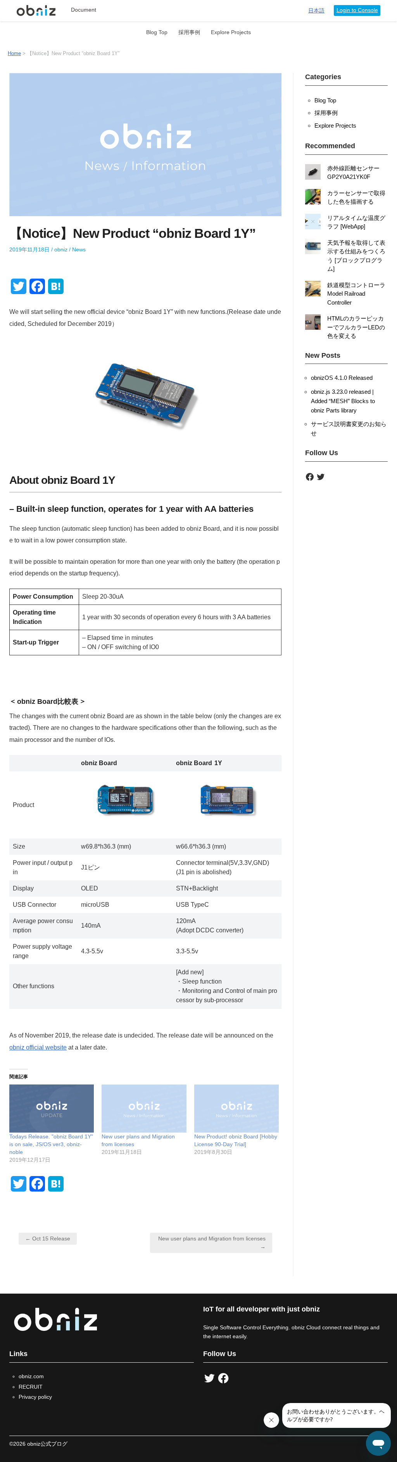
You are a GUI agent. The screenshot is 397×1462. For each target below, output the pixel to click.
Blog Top (156, 32)
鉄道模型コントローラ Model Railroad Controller (356, 294)
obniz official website (38, 1047)
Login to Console (357, 10)
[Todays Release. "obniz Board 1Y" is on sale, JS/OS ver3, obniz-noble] (51, 1108)
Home (14, 53)
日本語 (316, 11)
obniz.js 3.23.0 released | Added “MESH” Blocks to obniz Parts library (343, 401)
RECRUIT (31, 1387)
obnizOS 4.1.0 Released (342, 377)
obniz (60, 249)
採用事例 (189, 32)
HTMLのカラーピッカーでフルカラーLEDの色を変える (356, 327)
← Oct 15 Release (47, 1238)
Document (83, 10)
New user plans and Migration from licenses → (212, 1242)
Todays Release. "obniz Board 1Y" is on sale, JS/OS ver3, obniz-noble (51, 1144)
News (79, 249)
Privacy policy (35, 1397)
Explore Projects (231, 32)
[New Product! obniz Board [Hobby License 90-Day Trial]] (236, 1108)
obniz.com (31, 1376)
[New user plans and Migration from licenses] (144, 1108)
